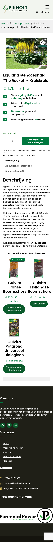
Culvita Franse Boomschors (14, 287)
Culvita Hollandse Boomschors (39, 287)
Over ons (7, 452)
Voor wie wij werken (13, 447)
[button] (42, 42)
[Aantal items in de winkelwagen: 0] (36, 12)
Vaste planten (21, 23)
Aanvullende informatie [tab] (18, 165)
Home (5, 23)
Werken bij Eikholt (12, 456)
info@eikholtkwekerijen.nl (17, 483)
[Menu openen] (47, 7)
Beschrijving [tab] (12, 160)
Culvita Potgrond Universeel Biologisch (14, 348)
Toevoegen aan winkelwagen (35, 141)
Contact (7, 460)
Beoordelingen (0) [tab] (15, 171)
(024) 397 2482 (12, 478)
